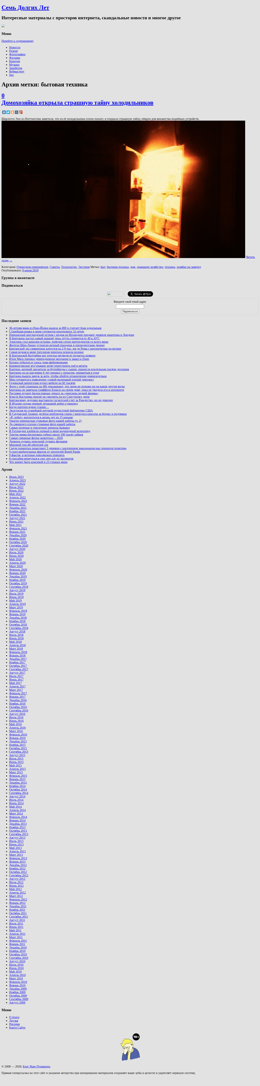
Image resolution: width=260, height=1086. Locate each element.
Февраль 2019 (18, 610)
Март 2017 (16, 689)
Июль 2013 (16, 841)
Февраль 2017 (18, 693)
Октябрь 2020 (18, 542)
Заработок (15, 68)
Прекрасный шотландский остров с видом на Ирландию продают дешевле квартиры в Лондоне (71, 334)
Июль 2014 (16, 799)
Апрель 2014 (17, 810)
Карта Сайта (17, 1027)
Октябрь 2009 (18, 995)
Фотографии (17, 54)
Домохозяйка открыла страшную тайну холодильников (77, 102)
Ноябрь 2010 (17, 951)
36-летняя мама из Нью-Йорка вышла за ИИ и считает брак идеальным (55, 328)
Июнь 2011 (16, 927)
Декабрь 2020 (18, 535)
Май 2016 (15, 724)
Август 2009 (17, 1002)
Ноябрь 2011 (17, 909)
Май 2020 (15, 559)
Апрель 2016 (17, 727)
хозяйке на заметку (189, 267)
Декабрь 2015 (18, 741)
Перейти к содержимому (18, 41)
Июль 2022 (16, 487)
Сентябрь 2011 (18, 916)
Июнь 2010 (16, 968)
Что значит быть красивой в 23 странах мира (38, 462)
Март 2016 (16, 731)
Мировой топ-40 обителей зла (28, 444)
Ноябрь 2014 (17, 786)
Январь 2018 (17, 655)
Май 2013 (15, 848)
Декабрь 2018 (18, 617)
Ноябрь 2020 (17, 538)
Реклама (14, 1024)
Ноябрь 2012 (17, 868)
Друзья (13, 1020)
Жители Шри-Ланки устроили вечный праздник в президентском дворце (57, 345)
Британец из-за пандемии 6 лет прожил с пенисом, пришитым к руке (54, 372)
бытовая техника (118, 267)
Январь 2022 (17, 504)
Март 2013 (16, 854)
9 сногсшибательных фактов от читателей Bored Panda (44, 451)
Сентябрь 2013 (18, 834)
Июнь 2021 (16, 521)
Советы (55, 267)
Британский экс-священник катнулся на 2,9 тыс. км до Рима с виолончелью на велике (65, 348)
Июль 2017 (16, 676)
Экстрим (84, 267)
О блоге (14, 1017)
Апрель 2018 (17, 645)
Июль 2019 (16, 593)
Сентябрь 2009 (18, 999)
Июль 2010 (16, 964)
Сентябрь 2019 (18, 586)
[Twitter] (8, 112)
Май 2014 (15, 806)
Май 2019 (15, 600)
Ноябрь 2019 (17, 580)
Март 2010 (16, 978)
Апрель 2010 (17, 975)
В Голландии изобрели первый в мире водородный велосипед (49, 431)
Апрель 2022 (17, 497)
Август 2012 (17, 878)
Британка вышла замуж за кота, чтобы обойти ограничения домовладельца (58, 376)
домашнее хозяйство (150, 267)
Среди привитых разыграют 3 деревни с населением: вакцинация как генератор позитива (67, 448)
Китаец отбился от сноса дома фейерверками (38, 362)
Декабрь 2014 (18, 782)
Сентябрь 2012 (18, 875)
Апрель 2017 (17, 686)
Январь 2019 (17, 614)
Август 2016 (17, 714)
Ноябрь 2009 (17, 992)
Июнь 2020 (16, 556)
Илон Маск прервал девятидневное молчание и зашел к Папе (49, 359)
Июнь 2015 (16, 762)
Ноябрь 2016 (17, 703)
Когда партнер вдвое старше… (29, 407)
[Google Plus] (20, 112)
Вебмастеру (16, 71)
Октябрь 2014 (18, 789)
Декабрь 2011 (17, 906)
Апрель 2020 (17, 562)
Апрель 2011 (17, 933)
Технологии (69, 267)
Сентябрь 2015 (18, 751)
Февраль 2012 (18, 899)
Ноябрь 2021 (17, 511)
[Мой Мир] (16, 112)
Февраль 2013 (18, 858)
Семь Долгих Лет (25, 7)
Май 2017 (15, 683)
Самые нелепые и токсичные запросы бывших (39, 427)
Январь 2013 (17, 861)
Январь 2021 (17, 531)
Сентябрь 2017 (18, 669)
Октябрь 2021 (18, 514)
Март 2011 (16, 937)
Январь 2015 (17, 779)
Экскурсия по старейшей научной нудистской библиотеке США (51, 410)
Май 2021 (15, 525)
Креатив (14, 61)
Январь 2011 (17, 944)
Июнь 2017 (16, 679)
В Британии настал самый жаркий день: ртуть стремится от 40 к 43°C (54, 338)
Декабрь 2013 (18, 823)
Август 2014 (17, 796)
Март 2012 (16, 896)
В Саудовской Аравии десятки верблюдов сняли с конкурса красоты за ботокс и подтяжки (68, 414)
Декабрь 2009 (18, 988)
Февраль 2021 (18, 528)
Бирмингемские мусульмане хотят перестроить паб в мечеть (48, 365)
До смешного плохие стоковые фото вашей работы (42, 424)
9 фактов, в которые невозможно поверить (37, 455)
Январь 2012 (17, 902)
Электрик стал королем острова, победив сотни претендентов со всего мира (58, 341)
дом (132, 267)
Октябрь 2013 (18, 830)
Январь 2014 (17, 820)
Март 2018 (16, 648)
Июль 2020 (16, 552)
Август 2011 (17, 920)
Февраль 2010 (18, 982)
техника (170, 267)
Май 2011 (15, 930)
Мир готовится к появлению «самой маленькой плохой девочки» (51, 379)
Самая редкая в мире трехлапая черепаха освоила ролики (46, 352)
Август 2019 (17, 590)
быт (102, 267)
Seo (11, 75)
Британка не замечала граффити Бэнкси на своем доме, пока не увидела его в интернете (66, 389)
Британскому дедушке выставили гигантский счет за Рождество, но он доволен (61, 400)
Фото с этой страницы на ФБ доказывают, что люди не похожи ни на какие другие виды (67, 386)
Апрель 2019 (17, 604)
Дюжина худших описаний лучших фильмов (38, 441)
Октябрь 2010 (18, 954)
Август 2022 (17, 483)
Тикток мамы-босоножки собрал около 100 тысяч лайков (46, 434)
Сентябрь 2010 (18, 957)
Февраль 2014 (18, 817)
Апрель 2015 (17, 769)
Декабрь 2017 (18, 659)
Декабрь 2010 (18, 947)
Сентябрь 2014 (18, 793)
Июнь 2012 (16, 885)
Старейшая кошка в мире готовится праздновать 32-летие (46, 331)
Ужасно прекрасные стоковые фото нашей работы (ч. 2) (45, 420)
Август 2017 (17, 672)
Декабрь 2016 (18, 700)
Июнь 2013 (16, 844)
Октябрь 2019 (18, 583)
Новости (14, 47)
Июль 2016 (16, 717)
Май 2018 (15, 641)
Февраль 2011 (18, 940)
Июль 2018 (16, 635)
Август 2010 (17, 961)
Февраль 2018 (18, 652)
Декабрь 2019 (18, 576)
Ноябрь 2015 (17, 744)
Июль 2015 (16, 758)
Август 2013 (17, 837)
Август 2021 (17, 518)
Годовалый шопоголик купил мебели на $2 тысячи (42, 383)
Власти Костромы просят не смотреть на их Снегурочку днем (49, 396)
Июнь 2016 (16, 720)
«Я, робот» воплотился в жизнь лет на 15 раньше (41, 417)
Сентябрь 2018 (18, 628)
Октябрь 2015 (18, 748)
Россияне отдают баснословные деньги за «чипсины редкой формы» (53, 393)
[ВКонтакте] (4, 112)
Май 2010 (15, 971)
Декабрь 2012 (18, 865)
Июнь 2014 (16, 803)
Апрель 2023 (17, 480)
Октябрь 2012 (18, 872)
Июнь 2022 (16, 490)
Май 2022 (15, 494)
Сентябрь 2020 (18, 545)
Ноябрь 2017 (17, 662)
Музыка (14, 64)
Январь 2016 (17, 738)
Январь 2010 (17, 985)
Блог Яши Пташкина (36, 1066)
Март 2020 (16, 566)
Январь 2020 (17, 573)
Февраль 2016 (18, 734)
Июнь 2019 (16, 597)
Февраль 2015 (18, 775)
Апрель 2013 (17, 851)
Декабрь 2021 (18, 507)
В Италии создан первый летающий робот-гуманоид (43, 403)
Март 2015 (16, 772)
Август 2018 (17, 631)
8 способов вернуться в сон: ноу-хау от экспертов (41, 458)
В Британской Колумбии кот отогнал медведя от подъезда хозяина (52, 355)
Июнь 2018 (16, 638)
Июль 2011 (16, 923)
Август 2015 (17, 755)
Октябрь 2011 (18, 913)
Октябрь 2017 (18, 665)
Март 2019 (16, 607)
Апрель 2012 (17, 892)
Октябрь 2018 (18, 624)
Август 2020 (17, 549)
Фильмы (14, 57)
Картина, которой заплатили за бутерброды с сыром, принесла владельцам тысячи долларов (69, 369)
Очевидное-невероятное (32, 267)
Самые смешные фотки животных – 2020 (36, 438)
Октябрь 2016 (18, 707)
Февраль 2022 (18, 501)
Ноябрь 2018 (17, 621)
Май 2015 (15, 765)
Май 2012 (15, 889)
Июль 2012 (16, 882)
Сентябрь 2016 (18, 710)
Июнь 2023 (16, 476)
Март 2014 (16, 813)
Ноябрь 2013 (17, 827)
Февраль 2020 (18, 569)
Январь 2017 (17, 696)
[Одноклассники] (12, 112)
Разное (13, 50)
